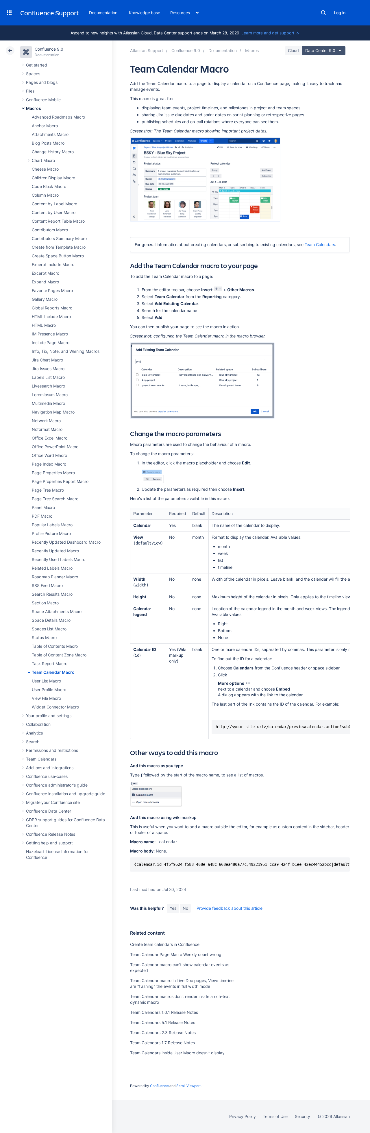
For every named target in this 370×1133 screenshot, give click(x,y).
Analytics (34, 732)
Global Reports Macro (52, 307)
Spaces (33, 73)
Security (302, 1116)
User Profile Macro (49, 689)
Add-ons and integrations (49, 767)
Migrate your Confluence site (53, 802)
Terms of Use (275, 1116)
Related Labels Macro (52, 568)
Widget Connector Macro (55, 706)
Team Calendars (41, 758)
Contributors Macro (50, 229)
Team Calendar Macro (53, 672)
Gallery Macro (45, 299)
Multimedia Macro (48, 403)
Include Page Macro (50, 342)
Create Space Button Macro (58, 255)
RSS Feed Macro (47, 585)
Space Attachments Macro (57, 611)
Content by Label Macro (54, 203)
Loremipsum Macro (50, 394)
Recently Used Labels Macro (58, 559)
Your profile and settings (48, 715)
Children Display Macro (53, 177)
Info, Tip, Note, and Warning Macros (65, 351)
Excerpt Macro (45, 273)
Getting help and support (49, 842)
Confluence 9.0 (49, 49)
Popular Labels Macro (52, 524)
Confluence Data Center (48, 811)
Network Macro (46, 420)
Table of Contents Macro (55, 646)
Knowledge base (144, 12)
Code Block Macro (49, 186)
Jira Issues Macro (48, 368)
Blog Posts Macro (48, 143)
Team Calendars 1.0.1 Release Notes (164, 1012)
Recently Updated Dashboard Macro (66, 542)
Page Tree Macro (48, 490)
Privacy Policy (242, 1116)
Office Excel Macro (49, 438)
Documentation (103, 12)
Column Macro (45, 195)
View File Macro (46, 698)
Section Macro (45, 602)
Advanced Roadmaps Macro (58, 117)
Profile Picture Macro (51, 533)
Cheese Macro (45, 169)
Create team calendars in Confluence (164, 944)
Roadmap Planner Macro (55, 576)
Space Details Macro (51, 620)
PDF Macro (42, 516)
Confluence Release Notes (50, 834)
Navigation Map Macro (53, 411)
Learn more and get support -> (270, 32)
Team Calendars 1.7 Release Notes (162, 1042)
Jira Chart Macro (47, 359)
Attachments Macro (50, 134)
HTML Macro (44, 325)
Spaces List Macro (49, 628)
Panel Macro (43, 507)
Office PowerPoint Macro (55, 446)
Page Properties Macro (53, 472)
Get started (36, 64)
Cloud (293, 50)
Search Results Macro (52, 594)
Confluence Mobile (43, 99)
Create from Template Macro (59, 247)
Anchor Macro (45, 125)
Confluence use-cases (47, 776)
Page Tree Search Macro (55, 498)
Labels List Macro (48, 377)
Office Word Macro (49, 455)
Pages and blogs (42, 82)
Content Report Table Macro (58, 221)
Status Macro (44, 637)
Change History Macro (53, 151)
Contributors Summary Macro (59, 238)
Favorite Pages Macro (52, 290)
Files (30, 90)
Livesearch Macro (48, 385)
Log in (339, 12)
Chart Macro (43, 160)
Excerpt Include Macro (53, 264)
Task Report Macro (49, 663)
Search (323, 12)
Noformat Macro (47, 429)
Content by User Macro (53, 212)
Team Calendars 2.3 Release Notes (163, 1032)
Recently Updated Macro (55, 550)
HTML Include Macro (51, 316)
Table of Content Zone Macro (59, 654)
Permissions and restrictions (52, 750)
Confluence (159, 1086)
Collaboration (38, 724)
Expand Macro (45, 281)
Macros (33, 108)
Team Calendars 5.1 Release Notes (162, 1022)
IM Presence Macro (50, 333)
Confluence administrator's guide (57, 785)
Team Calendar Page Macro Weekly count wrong (175, 954)
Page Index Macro (49, 464)
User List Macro (46, 680)
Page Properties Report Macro (60, 481)
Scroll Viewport (188, 1086)
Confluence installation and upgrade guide (65, 793)
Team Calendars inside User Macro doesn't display (177, 1052)
